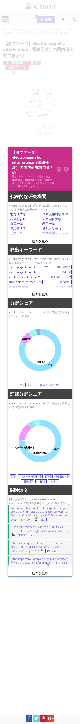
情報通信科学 (62, 476)
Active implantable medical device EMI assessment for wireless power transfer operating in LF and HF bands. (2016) (39, 563)
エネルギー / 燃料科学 (30, 476)
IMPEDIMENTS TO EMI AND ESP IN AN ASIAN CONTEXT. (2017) (40, 529)
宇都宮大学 (50, 238)
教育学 (48, 476)
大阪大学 (16, 233)
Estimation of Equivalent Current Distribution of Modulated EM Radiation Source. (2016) (37, 547)
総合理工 (55, 385)
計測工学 (53, 481)
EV (69, 276)
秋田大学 (48, 224)
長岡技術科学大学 (55, 214)
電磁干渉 (66, 272)
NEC (43, 519)
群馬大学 (16, 224)
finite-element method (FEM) (25, 281)
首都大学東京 (51, 229)
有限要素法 (65, 281)
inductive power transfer (23, 291)
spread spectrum (19, 286)
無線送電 (55, 276)
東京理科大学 (51, 219)
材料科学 (41, 481)
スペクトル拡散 (62, 286)
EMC (49, 291)
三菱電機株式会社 (55, 233)
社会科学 (32, 385)
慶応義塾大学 (19, 238)
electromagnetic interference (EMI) (29, 267)
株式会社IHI (19, 219)
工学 (22, 385)
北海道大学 (18, 214)
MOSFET (66, 291)
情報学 (43, 385)
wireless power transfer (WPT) (26, 276)
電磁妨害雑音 (64, 267)
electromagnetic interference (26, 272)
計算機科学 (27, 481)
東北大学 (51, 551)
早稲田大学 (18, 229)
